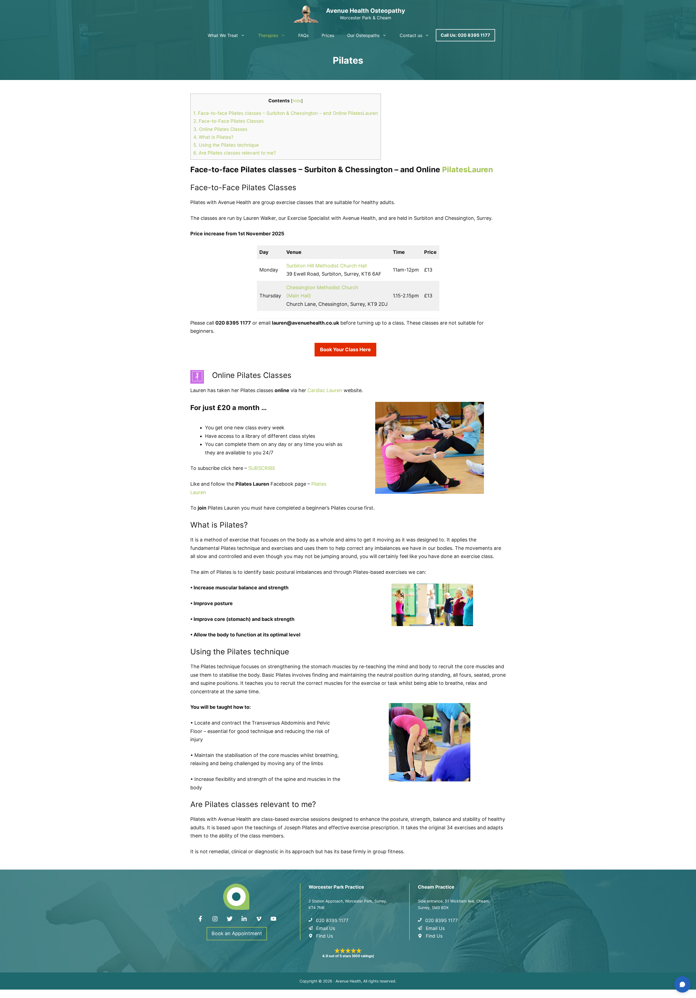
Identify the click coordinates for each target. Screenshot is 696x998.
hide (297, 100)
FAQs (303, 35)
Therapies (268, 35)
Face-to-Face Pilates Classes (228, 121)
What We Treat (223, 35)
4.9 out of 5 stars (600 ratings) (348, 956)
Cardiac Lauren (324, 390)
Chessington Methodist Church (322, 287)
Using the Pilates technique (226, 145)
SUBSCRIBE (261, 468)
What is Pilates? (213, 137)
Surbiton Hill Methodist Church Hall (326, 266)
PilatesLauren (467, 169)
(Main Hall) (298, 295)
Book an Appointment (237, 933)
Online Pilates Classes (220, 129)
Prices (328, 35)
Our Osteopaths (363, 35)
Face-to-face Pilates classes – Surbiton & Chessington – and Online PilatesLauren (285, 113)
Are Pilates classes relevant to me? (234, 153)
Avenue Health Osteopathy (365, 10)
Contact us (411, 35)
